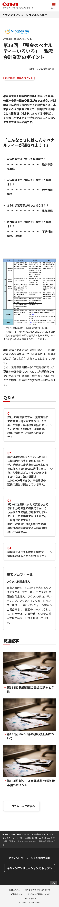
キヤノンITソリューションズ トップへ (29, 868)
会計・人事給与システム (30, 837)
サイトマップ (30, 898)
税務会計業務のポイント (20, 78)
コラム (47, 837)
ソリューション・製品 (21, 834)
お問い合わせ (15, 889)
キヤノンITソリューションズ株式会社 (24, 15)
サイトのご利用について (39, 894)
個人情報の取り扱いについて (37, 889)
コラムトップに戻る (23, 806)
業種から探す (40, 834)
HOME (5, 834)
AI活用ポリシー (17, 894)
